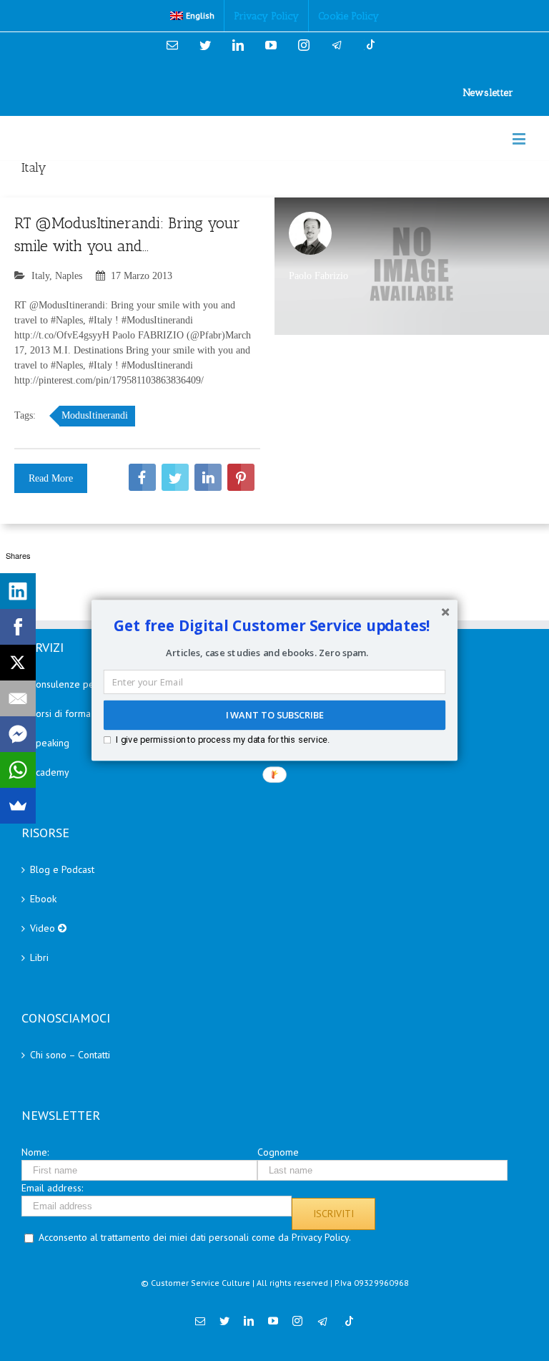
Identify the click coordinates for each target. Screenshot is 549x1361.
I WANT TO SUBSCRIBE (274, 715)
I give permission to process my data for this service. (223, 739)
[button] (272, 625)
